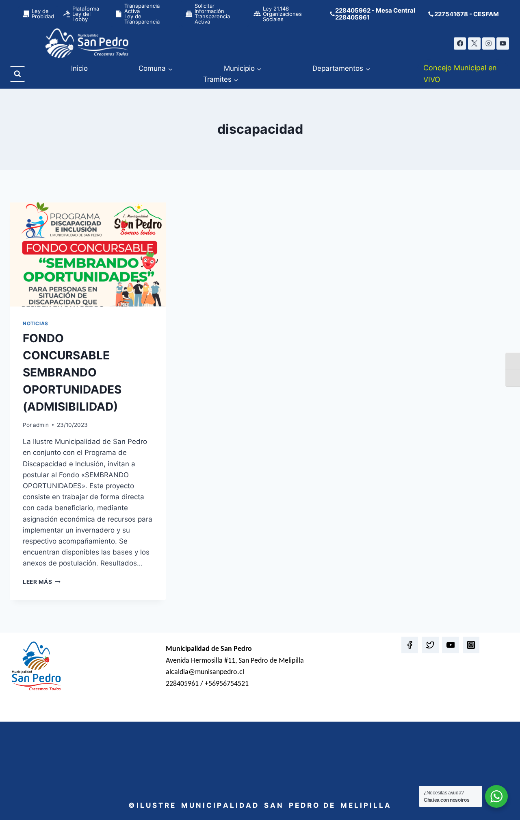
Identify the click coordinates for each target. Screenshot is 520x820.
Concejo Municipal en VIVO (460, 73)
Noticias (35, 323)
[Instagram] (488, 43)
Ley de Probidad (43, 14)
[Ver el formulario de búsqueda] (17, 74)
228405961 (352, 17)
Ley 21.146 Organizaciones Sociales (282, 13)
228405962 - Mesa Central (375, 10)
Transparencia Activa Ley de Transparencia (142, 13)
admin (41, 425)
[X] (474, 43)
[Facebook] (460, 43)
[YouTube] (502, 43)
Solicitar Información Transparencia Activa (212, 13)
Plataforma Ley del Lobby (85, 13)
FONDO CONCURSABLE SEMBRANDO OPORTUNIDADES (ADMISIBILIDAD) (72, 372)
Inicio (79, 68)
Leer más (42, 582)
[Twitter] (430, 645)
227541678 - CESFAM (466, 14)
